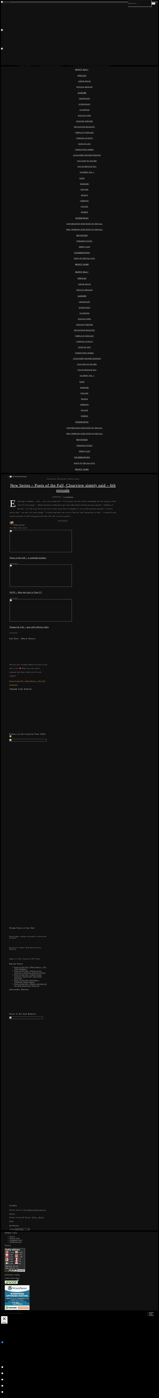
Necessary (7, 1342)
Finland (84, 189)
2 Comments (68, 497)
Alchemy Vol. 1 (87, 172)
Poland (84, 206)
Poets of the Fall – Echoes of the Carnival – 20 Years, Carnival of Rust (30, 972)
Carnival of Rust (84, 138)
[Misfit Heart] (55, 38)
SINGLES (82, 76)
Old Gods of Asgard (87, 161)
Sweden (84, 212)
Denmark (84, 184)
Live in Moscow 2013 (87, 166)
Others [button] (3, 1390)
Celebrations (82, 253)
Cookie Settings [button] (6, 1315)
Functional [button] (4, 1365)
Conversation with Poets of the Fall (84, 224)
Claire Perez (19, 524)
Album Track (84, 81)
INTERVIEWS (82, 218)
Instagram (151, 1315)
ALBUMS (82, 93)
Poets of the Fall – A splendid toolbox (28, 558)
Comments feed (16, 1240)
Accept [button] (14, 1315)
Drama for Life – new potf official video (29, 627)
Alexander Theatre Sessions (87, 155)
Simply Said (84, 247)
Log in (12, 1236)
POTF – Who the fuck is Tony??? (26, 592)
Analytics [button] (4, 1377)
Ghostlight (84, 98)
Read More (63, 520)
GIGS (82, 178)
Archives (12, 1229)
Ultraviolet (84, 104)
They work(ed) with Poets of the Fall (84, 229)
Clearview (85, 110)
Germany (84, 201)
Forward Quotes (84, 241)
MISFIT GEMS (82, 264)
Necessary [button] (4, 1340)
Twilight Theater (84, 121)
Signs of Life (84, 144)
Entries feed (15, 1238)
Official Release (84, 87)
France (84, 195)
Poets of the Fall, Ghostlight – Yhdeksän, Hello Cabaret (27, 981)
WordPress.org (16, 1242)
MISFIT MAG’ (82, 70)
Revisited (82, 235)
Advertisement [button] (5, 1383)
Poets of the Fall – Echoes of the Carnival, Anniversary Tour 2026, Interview (28, 976)
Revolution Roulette (84, 127)
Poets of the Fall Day (84, 258)
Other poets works (84, 150)
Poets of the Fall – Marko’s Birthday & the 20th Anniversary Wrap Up (30, 985)
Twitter (150, 1313)
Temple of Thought (84, 133)
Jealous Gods (84, 115)
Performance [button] (4, 1371)
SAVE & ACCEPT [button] (6, 1396)
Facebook (151, 1312)
